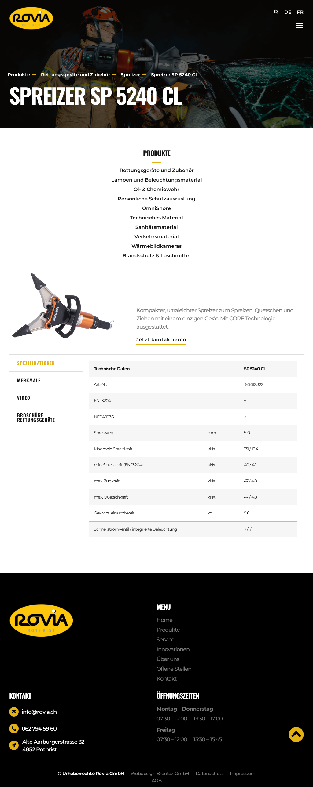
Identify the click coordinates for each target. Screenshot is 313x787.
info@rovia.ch (39, 712)
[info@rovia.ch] (14, 712)
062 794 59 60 (39, 728)
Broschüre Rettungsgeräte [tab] (36, 417)
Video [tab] (23, 397)
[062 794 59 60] (14, 728)
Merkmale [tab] (29, 380)
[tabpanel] (193, 451)
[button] (300, 25)
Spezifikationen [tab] (36, 362)
